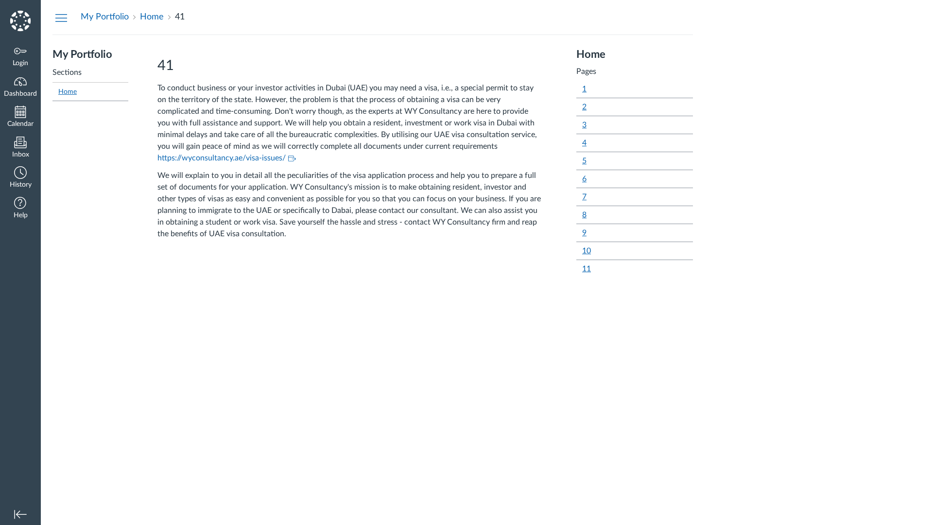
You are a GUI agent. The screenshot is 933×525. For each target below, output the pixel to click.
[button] (20, 178)
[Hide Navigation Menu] (61, 17)
